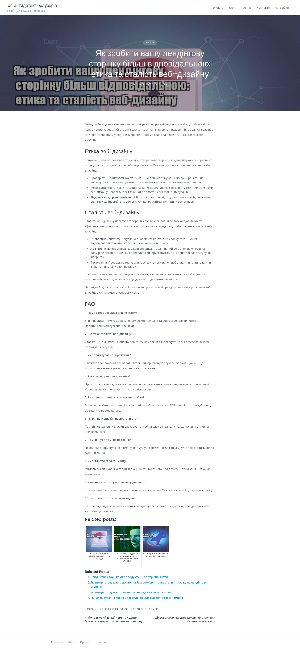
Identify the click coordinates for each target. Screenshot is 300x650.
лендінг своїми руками (114, 609)
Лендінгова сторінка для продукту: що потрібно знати (129, 577)
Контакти (263, 8)
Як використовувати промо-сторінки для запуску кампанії (131, 592)
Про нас (245, 8)
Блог (232, 8)
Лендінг (150, 42)
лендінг (91, 609)
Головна (217, 8)
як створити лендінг (145, 609)
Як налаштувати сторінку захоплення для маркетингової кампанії (137, 598)
